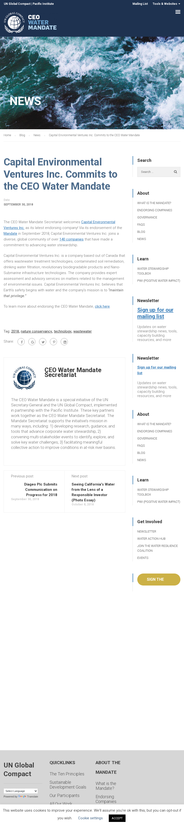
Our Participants (65, 795)
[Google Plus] (31, 341)
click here (102, 306)
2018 (15, 331)
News (141, 239)
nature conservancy (36, 331)
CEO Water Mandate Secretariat (73, 372)
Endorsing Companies (154, 210)
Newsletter (146, 531)
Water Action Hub (151, 538)
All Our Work (61, 803)
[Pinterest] (53, 341)
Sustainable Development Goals (68, 785)
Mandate (10, 233)
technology (62, 331)
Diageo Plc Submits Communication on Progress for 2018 (40, 489)
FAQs (141, 224)
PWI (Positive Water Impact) (158, 280)
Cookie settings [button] (90, 818)
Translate (32, 796)
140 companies (71, 239)
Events (142, 558)
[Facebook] (21, 341)
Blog (141, 232)
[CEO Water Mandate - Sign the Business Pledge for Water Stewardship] (31, 23)
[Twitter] (42, 341)
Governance (147, 217)
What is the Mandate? (154, 203)
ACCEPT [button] (117, 818)
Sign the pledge (155, 581)
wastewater (82, 331)
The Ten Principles (67, 773)
